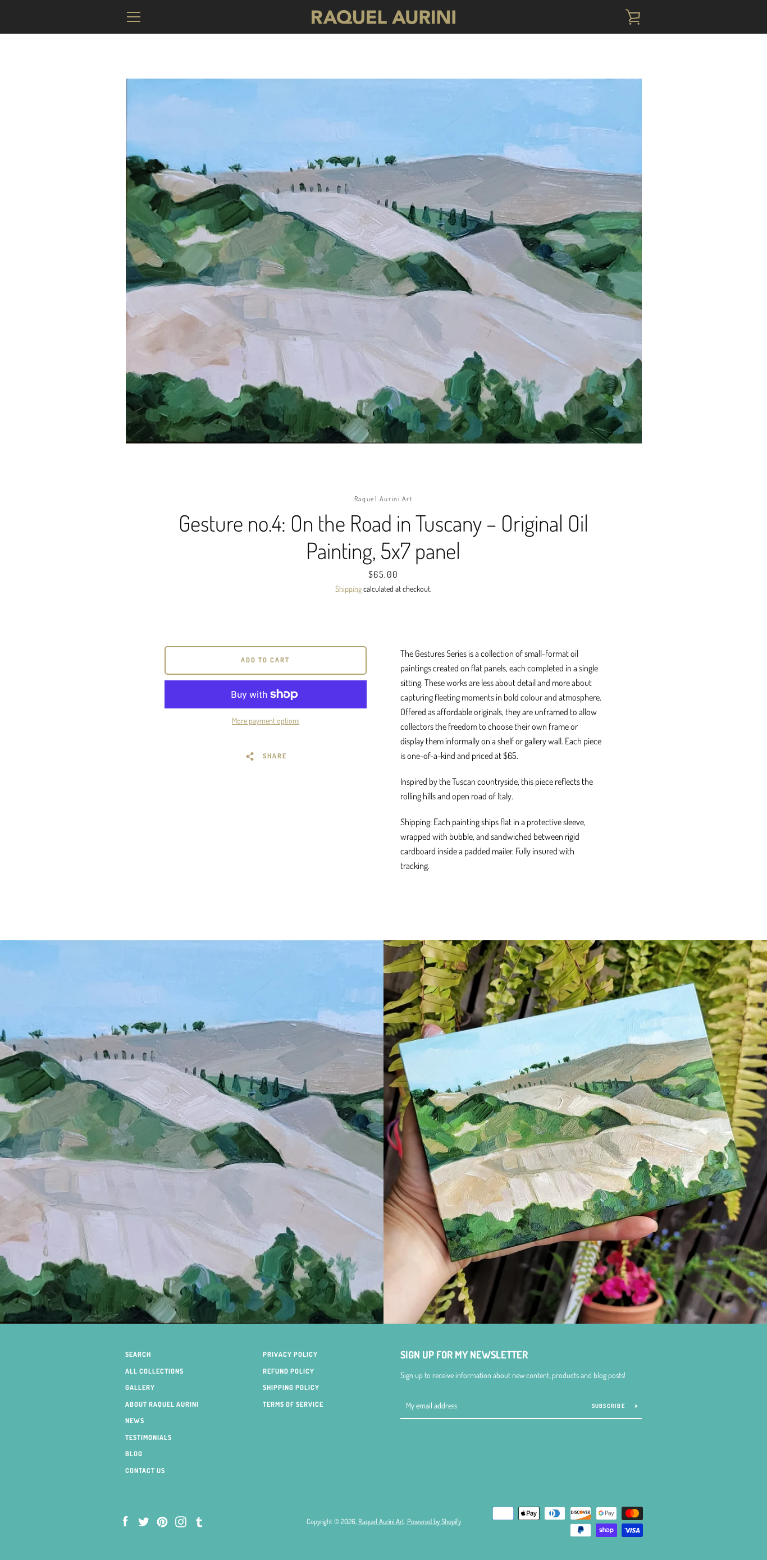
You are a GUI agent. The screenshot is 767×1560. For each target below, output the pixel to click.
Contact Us (145, 1470)
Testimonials (148, 1437)
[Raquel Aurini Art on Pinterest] (162, 1520)
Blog (134, 1453)
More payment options (265, 720)
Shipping (348, 588)
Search (138, 1354)
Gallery (140, 1387)
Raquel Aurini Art (381, 1521)
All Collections (154, 1371)
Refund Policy (288, 1371)
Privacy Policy (290, 1354)
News (134, 1420)
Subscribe (609, 1405)
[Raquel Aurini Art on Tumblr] (199, 1520)
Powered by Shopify (434, 1521)
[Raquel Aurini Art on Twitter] (143, 1520)
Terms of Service (293, 1404)
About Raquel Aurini (162, 1404)
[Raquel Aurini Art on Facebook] (125, 1520)
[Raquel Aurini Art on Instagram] (180, 1520)
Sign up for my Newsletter (464, 1354)
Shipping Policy (291, 1387)
